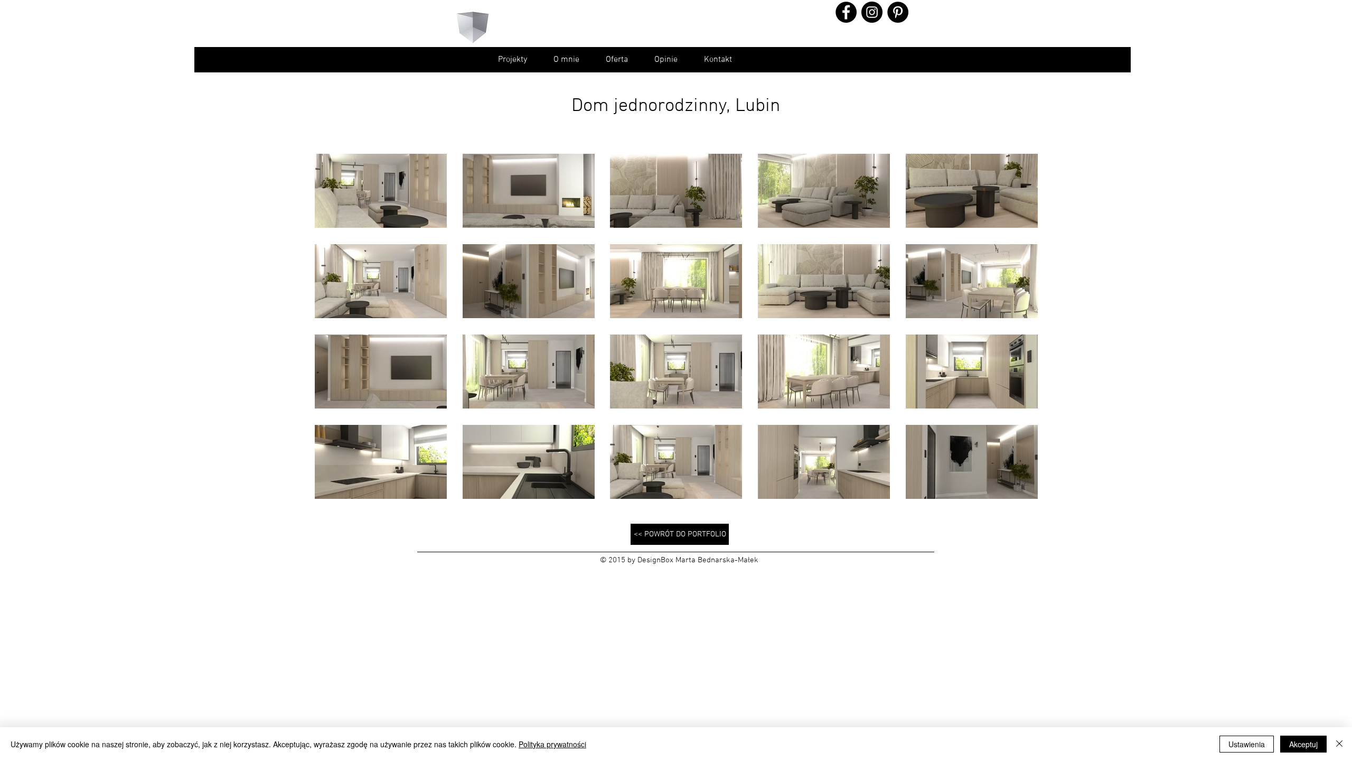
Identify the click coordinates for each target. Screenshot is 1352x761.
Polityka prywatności (552, 744)
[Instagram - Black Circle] (871, 12)
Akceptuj (1303, 744)
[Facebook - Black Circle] (846, 12)
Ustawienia (1246, 744)
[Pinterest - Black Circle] (897, 12)
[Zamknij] (1339, 744)
